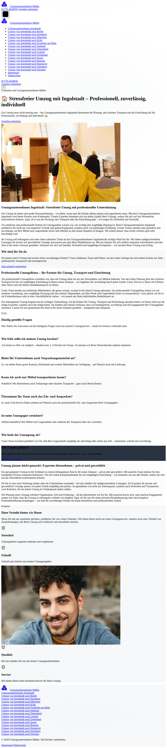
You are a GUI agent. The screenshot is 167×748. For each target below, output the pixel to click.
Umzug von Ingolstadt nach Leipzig (26, 52)
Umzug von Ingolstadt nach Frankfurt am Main (32, 43)
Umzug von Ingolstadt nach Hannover (27, 63)
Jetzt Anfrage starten (11, 459)
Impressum (13, 72)
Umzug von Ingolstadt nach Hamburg (27, 34)
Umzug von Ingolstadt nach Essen (25, 58)
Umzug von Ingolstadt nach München (27, 37)
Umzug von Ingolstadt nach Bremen (26, 60)
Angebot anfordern (28, 9)
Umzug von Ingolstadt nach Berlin (25, 31)
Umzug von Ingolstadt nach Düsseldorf (28, 49)
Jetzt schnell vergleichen (13, 266)
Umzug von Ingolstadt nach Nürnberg (27, 66)
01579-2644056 (9, 9)
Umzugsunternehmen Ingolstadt (24, 28)
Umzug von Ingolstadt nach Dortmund (28, 55)
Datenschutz (14, 75)
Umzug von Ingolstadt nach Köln (25, 40)
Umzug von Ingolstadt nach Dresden (27, 69)
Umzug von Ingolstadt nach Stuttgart (27, 46)
